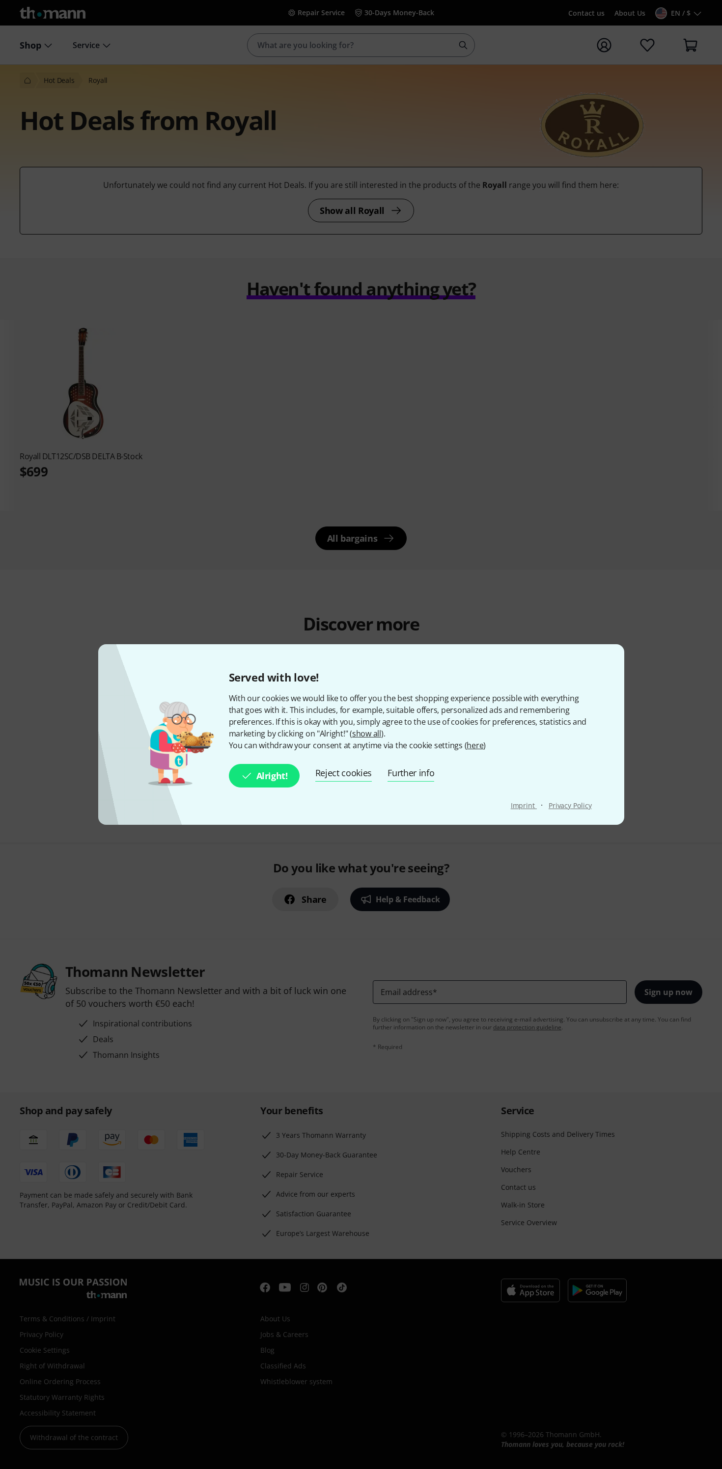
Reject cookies (343, 773)
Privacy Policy (570, 805)
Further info (411, 773)
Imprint (524, 805)
